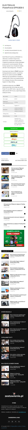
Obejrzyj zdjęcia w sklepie (14, 40)
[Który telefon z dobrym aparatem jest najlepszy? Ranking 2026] (5, 356)
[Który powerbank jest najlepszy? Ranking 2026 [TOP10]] (5, 349)
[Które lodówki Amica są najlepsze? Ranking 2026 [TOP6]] (5, 194)
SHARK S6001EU (5, 160)
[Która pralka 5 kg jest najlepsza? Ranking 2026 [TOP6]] (5, 263)
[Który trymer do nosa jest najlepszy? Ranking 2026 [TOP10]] (5, 331)
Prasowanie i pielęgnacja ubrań (5, 258)
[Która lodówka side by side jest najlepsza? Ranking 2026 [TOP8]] (5, 342)
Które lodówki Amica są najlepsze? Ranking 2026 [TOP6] (16, 193)
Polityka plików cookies (16, 426)
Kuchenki (3, 271)
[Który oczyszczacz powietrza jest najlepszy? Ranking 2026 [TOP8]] (5, 316)
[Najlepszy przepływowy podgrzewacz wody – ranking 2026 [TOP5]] (5, 382)
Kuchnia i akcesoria (5, 285)
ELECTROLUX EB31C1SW (21, 160)
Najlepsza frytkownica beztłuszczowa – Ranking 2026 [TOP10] (17, 375)
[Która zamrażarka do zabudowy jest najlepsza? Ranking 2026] (5, 296)
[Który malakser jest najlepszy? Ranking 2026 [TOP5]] (5, 283)
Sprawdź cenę (14, 128)
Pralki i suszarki (4, 305)
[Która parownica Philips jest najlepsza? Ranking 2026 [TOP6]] (5, 170)
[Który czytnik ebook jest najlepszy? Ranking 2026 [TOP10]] (5, 324)
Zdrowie (3, 291)
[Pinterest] (15, 421)
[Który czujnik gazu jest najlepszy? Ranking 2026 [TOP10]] (5, 368)
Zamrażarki (4, 298)
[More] (16, 153)
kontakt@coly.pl (22, 412)
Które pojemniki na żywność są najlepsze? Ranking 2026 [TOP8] (18, 177)
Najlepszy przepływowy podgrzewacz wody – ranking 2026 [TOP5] (17, 382)
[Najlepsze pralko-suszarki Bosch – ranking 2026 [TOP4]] (5, 303)
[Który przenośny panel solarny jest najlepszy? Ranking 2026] (5, 186)
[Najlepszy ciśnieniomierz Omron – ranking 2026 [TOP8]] (5, 290)
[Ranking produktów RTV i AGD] (14, 395)
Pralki (3, 278)
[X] (19, 421)
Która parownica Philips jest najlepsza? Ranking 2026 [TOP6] (17, 169)
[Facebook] (9, 421)
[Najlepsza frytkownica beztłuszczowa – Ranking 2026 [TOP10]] (5, 375)
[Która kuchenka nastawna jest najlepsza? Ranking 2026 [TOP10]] (5, 269)
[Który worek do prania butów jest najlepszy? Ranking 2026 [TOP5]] (5, 256)
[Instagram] (12, 421)
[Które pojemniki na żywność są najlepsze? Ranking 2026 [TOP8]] (5, 178)
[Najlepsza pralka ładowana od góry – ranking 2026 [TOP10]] (5, 276)
